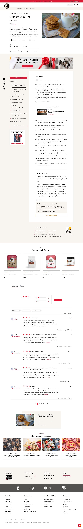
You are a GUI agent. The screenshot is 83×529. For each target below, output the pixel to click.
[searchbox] (15, 311)
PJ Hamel (16, 20)
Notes (35, 51)
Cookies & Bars (17, 13)
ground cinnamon (19, 99)
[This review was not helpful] (71, 363)
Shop (18, 4)
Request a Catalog (8, 501)
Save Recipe (13, 51)
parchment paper (62, 122)
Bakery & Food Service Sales (49, 499)
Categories (19, 8)
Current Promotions (8, 503)
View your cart (77, 5)
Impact (51, 4)
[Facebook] (44, 476)
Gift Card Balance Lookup (9, 509)
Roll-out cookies (25, 13)
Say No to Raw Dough (28, 504)
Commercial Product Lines (48, 501)
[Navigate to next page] (47, 404)
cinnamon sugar (15, 118)
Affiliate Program (8, 513)
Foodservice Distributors (48, 503)
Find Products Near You (67, 501)
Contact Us (65, 513)
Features (26, 8)
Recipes (25, 4)
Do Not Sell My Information (37, 522)
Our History (65, 506)
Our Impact (65, 508)
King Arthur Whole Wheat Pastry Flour (19, 86)
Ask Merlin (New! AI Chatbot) (30, 511)
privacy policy (43, 424)
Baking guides (52, 230)
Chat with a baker (68, 234)
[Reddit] (49, 478)
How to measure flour (41, 236)
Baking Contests (27, 508)
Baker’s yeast (52, 232)
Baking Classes (27, 506)
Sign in (75, 5)
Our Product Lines (66, 499)
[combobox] (26, 311)
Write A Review (58, 300)
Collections (33, 8)
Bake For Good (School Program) (69, 509)
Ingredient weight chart (41, 234)
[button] (42, 296)
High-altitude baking (40, 232)
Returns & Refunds (8, 508)
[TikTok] (46, 476)
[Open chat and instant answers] (79, 525)
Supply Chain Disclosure (8, 522)
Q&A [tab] (21, 286)
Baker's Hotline (27, 503)
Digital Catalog (7, 499)
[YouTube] (46, 478)
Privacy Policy (22, 522)
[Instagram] (49, 476)
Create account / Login (51, 215)
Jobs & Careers (66, 504)
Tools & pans (52, 234)
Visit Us (71, 1)
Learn (32, 4)
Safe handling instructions (55, 236)
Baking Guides (27, 501)
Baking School (41, 4)
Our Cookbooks (27, 509)
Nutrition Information (18, 125)
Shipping (6, 506)
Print (21, 51)
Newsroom (65, 511)
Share (28, 51)
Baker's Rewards (76, 1)
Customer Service (8, 504)
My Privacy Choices (46, 522)
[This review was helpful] (68, 330)
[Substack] (51, 478)
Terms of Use (28, 522)
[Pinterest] (53, 476)
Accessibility (16, 522)
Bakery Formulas (47, 504)
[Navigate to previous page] (35, 404)
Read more (48, 342)
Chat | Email (66, 476)
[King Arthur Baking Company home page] (7, 6)
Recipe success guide (40, 230)
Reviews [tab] (14, 286)
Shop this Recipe (19, 77)
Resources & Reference (48, 506)
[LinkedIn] (44, 478)
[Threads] (51, 476)
